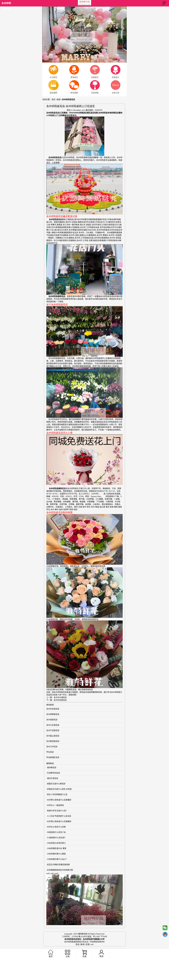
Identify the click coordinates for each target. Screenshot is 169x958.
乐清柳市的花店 (53, 773)
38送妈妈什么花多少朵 (56, 832)
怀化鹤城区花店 (52, 757)
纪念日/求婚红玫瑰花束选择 (58, 864)
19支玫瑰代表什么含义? (57, 859)
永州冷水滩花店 (60, 697)
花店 (53, 99)
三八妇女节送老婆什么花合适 (59, 816)
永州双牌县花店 (52, 714)
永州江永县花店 (52, 725)
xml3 (56, 873)
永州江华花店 (51, 746)
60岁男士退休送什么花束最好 (59, 800)
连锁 (58, 99)
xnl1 (48, 873)
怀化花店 (50, 752)
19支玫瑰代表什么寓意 (56, 854)
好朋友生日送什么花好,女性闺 (59, 789)
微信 (165, 928)
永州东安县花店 (60, 700)
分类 (68, 956)
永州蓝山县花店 (52, 736)
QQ (165, 935)
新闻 (82, 944)
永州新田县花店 (52, 741)
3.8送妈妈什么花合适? (56, 837)
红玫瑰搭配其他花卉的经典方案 (60, 870)
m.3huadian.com (78, 110)
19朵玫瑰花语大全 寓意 (56, 848)
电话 (101, 956)
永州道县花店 (51, 720)
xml (92, 944)
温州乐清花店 (52, 778)
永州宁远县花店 (52, 730)
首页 (51, 956)
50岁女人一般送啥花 (55, 805)
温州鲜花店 (51, 767)
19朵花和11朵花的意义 (56, 843)
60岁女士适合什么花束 (56, 827)
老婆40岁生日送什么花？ (57, 811)
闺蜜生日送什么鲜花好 (56, 784)
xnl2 (52, 873)
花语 (87, 944)
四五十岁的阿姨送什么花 (57, 794)
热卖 (84, 956)
